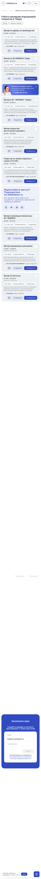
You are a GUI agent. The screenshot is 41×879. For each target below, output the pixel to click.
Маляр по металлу (12, 276)
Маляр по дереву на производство (19, 31)
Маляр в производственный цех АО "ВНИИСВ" (18, 217)
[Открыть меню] (3, 3)
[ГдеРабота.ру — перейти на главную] (11, 3)
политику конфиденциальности (20, 758)
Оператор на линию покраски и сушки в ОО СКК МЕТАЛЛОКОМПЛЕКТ (17, 160)
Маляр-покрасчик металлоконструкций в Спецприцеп (14, 130)
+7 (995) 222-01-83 (19, 93)
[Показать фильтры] (36, 874)
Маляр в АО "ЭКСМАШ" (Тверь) (17, 100)
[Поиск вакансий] (29, 3)
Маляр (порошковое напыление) (18, 246)
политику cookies (15, 875)
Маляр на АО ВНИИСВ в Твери (17, 58)
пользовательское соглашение (20, 757)
